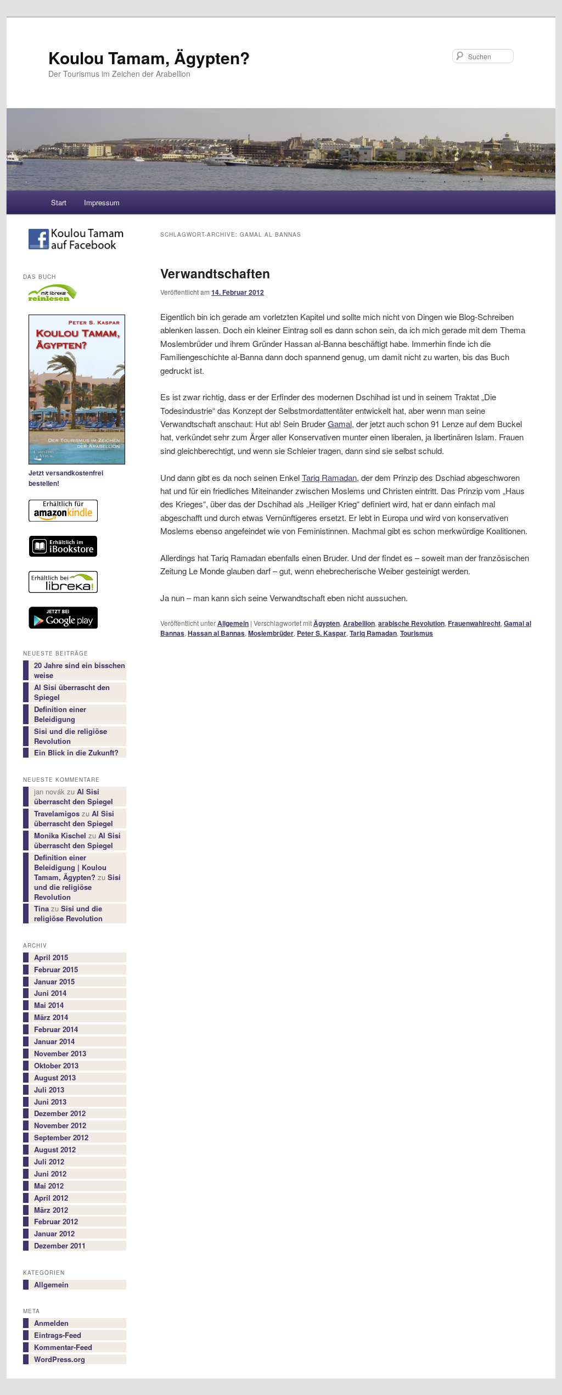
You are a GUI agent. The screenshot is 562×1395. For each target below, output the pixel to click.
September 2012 (61, 1137)
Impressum (102, 202)
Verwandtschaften (215, 273)
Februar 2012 (56, 1221)
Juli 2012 (49, 1162)
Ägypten (326, 623)
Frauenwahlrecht (474, 623)
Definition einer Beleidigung (60, 714)
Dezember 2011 (60, 1246)
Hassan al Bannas (216, 633)
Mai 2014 (49, 1005)
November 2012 (60, 1125)
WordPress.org (59, 1359)
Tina (41, 908)
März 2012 (51, 1210)
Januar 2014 (54, 1041)
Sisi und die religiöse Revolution (70, 736)
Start (58, 202)
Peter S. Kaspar (321, 633)
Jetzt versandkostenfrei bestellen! (66, 478)
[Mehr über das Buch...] (74, 391)
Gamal (340, 423)
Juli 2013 (49, 1090)
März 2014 (51, 1017)
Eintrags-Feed (57, 1335)
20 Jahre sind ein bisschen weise (79, 670)
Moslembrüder (271, 633)
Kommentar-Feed (63, 1347)
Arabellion (359, 623)
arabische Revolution (411, 623)
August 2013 (55, 1078)
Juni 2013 (50, 1102)
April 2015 (51, 957)
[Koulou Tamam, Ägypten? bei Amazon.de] (74, 512)
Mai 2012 (49, 1186)
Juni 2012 (50, 1174)
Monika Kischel (60, 835)
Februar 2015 (56, 969)
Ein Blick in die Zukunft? (76, 753)
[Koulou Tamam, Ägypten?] (74, 241)
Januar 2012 (54, 1234)
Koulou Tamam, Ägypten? (149, 57)
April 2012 (51, 1198)
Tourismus (416, 633)
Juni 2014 (50, 993)
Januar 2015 (54, 982)
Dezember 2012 (60, 1113)
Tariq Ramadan (329, 477)
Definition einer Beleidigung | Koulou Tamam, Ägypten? (70, 867)
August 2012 (55, 1150)
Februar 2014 (56, 1029)
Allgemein (233, 623)
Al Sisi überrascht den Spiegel (72, 692)
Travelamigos (57, 813)
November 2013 (60, 1053)
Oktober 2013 (56, 1066)
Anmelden (51, 1323)
